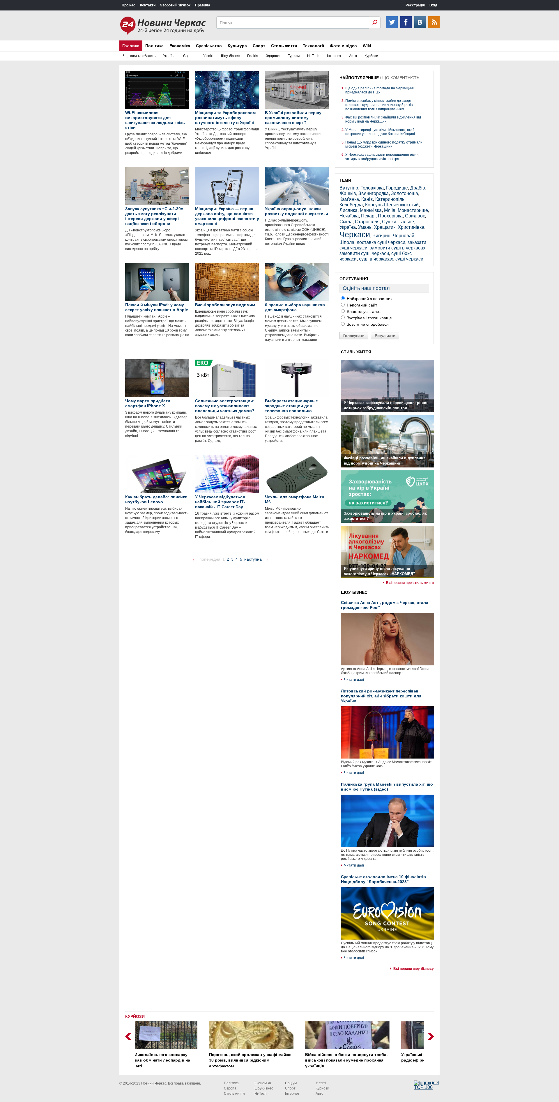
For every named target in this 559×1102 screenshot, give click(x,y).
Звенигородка (373, 193)
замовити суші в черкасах (397, 247)
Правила (202, 5)
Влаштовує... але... (364, 311)
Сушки (389, 221)
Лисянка (348, 210)
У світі (208, 56)
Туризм (294, 56)
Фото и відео (343, 45)
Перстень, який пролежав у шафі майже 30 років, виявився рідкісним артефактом (182, 1060)
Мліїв (389, 210)
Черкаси (354, 234)
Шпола (346, 242)
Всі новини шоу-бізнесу (413, 968)
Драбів (417, 187)
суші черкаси (409, 258)
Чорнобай (403, 235)
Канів (367, 199)
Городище (397, 187)
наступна (253, 559)
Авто (353, 56)
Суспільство (209, 45)
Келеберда (351, 204)
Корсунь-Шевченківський (392, 204)
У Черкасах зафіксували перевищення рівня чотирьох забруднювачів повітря (382, 157)
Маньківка (371, 210)
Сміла (346, 221)
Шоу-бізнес (230, 56)
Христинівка (411, 227)
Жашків (347, 193)
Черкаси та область (139, 56)
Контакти (147, 5)
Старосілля (367, 221)
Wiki (367, 45)
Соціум (291, 1083)
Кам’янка (349, 199)
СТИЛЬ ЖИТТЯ (356, 352)
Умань (365, 227)
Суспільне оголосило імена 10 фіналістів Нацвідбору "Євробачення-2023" (383, 879)
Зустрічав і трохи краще (369, 318)
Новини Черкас (153, 1083)
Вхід (433, 5)
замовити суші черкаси (364, 253)
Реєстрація (415, 5)
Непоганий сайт (361, 305)
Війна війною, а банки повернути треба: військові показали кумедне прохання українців (278, 1060)
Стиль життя (284, 45)
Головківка (372, 187)
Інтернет (334, 56)
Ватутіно (348, 187)
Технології (313, 45)
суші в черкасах (376, 258)
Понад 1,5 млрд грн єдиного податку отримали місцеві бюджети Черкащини (383, 144)
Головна (130, 45)
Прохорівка (390, 215)
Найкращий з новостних (369, 298)
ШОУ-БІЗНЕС (354, 592)
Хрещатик (384, 227)
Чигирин (381, 235)
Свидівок (415, 215)
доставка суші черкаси (381, 242)
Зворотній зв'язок (175, 5)
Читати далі (354, 679)
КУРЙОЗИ (135, 1016)
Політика (154, 45)
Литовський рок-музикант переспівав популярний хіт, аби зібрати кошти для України (381, 696)
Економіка (179, 45)
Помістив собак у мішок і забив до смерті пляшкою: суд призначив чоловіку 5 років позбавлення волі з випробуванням (379, 105)
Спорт (259, 45)
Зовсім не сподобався (367, 324)
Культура (237, 45)
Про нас (128, 5)
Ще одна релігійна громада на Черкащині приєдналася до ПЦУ (379, 90)
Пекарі (368, 215)
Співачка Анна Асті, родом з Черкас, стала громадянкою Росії (384, 605)
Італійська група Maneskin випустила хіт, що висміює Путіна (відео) (387, 786)
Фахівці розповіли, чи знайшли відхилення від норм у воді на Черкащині (383, 119)
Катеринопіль (389, 199)
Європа (189, 56)
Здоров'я (273, 56)
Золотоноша (404, 193)
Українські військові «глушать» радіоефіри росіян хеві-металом (366, 1057)
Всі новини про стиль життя (410, 582)
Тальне (406, 221)
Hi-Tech (313, 56)
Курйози (371, 56)
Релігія (252, 56)
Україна (169, 56)
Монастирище (413, 210)
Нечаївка (349, 215)
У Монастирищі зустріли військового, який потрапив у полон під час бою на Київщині (380, 132)
